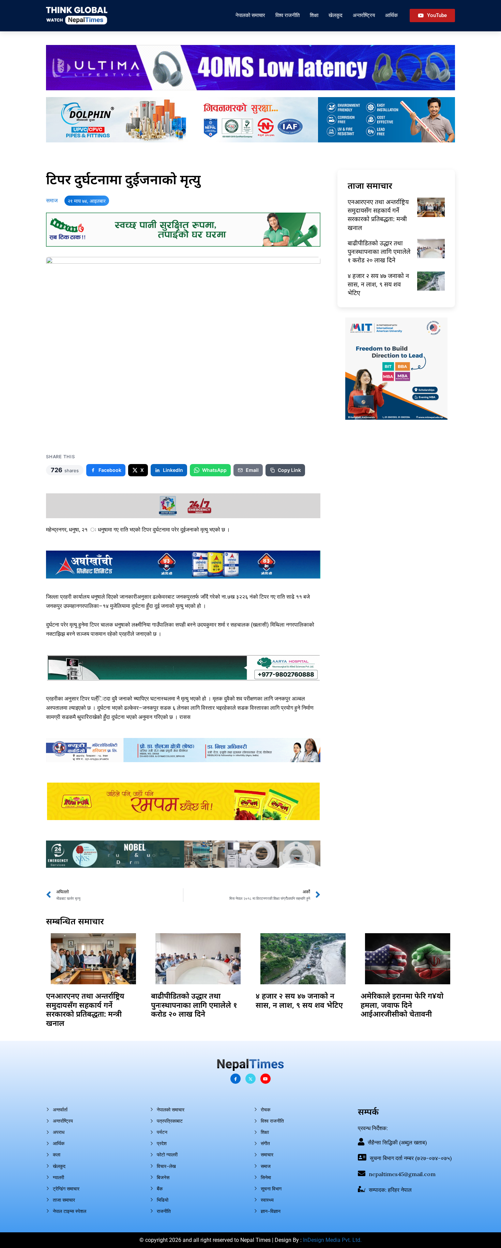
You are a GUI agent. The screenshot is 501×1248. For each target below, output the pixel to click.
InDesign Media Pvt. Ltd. (332, 1240)
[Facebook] (235, 1079)
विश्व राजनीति (287, 15)
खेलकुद (336, 15)
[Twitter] (250, 1079)
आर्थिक (391, 15)
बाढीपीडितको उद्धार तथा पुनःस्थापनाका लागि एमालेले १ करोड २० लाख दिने (379, 251)
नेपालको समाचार (250, 15)
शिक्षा (314, 15)
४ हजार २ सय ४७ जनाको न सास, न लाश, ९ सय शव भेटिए (378, 284)
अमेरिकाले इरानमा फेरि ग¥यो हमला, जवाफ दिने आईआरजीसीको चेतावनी (402, 1004)
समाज (52, 200)
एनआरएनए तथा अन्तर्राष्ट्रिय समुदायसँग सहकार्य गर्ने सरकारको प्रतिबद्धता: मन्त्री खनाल (378, 215)
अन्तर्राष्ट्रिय (364, 15)
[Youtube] (265, 1079)
